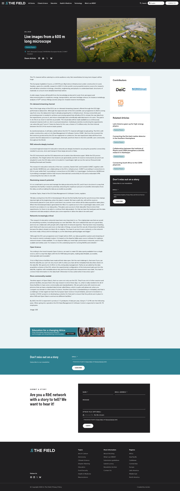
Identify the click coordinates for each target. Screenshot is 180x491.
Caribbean (132, 460)
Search (144, 4)
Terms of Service (140, 194)
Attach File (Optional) (92, 412)
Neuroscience (83, 477)
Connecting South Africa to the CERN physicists (127, 164)
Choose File (89, 415)
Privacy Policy (129, 194)
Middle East (133, 474)
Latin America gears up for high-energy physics (128, 125)
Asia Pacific (133, 457)
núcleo (147, 487)
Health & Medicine (66, 3)
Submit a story (109, 464)
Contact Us (172, 3)
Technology (78, 3)
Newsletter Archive (110, 467)
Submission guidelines (111, 460)
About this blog (109, 453)
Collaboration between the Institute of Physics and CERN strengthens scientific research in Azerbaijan (128, 150)
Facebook (39, 58)
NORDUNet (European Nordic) (53, 51)
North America (134, 477)
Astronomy (82, 457)
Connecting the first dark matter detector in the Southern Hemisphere (129, 137)
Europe (40, 51)
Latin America (134, 470)
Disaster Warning (84, 464)
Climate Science (43, 3)
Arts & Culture (83, 453)
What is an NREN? (90, 3)
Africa (131, 453)
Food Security (83, 470)
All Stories (31, 3)
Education (54, 3)
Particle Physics (30, 47)
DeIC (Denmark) (32, 51)
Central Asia (133, 464)
